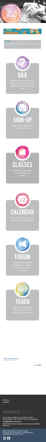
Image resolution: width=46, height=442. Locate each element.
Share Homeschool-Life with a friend (15, 431)
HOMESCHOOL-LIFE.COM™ (13, 434)
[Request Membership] (39, 1)
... (3, 404)
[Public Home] (34, 1)
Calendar (6, 402)
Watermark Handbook (11, 359)
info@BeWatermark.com (12, 421)
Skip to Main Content (18, 425)
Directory (6, 400)
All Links (38, 365)
